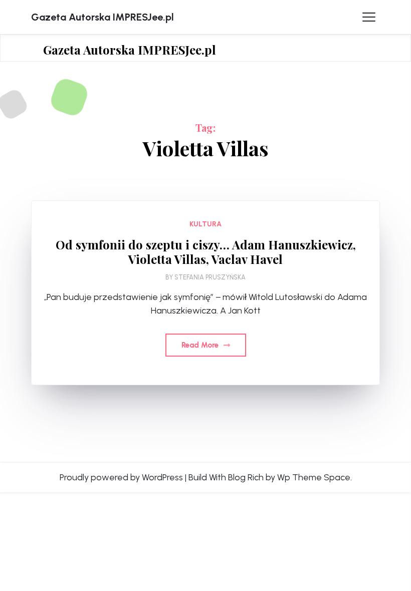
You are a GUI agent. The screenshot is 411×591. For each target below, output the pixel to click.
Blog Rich (246, 477)
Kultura (205, 224)
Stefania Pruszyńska (210, 277)
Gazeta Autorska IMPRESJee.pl (102, 17)
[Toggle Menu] (369, 17)
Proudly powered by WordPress (121, 477)
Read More (201, 345)
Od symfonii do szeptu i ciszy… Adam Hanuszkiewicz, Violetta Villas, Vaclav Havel (206, 251)
